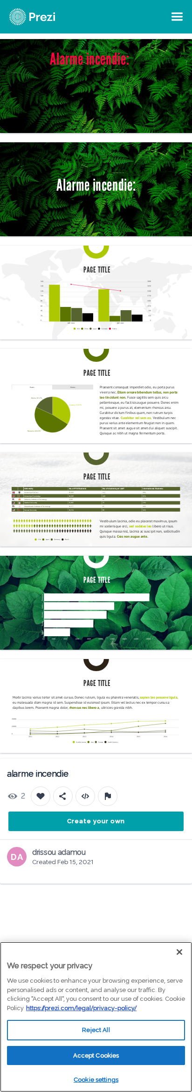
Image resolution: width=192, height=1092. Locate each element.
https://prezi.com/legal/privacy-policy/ (81, 1008)
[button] (77, 329)
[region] (96, 1017)
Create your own (96, 821)
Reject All (96, 1029)
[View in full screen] (178, 53)
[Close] (179, 952)
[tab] (32, 387)
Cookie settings (96, 1079)
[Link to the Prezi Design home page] (44, 16)
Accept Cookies (96, 1055)
